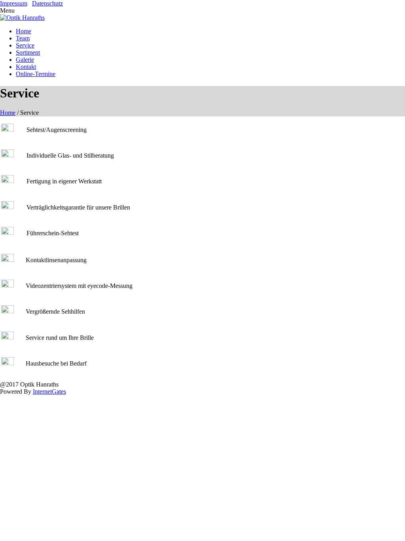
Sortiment (28, 52)
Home (23, 31)
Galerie (25, 59)
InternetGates (49, 391)
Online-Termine (35, 73)
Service (25, 45)
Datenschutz (47, 3)
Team (23, 38)
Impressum (13, 3)
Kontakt (26, 66)
